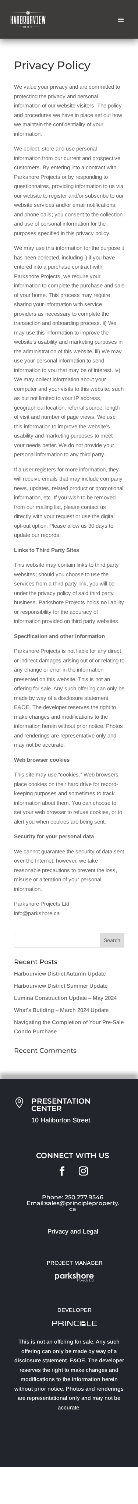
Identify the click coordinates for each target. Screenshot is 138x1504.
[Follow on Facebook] (62, 1171)
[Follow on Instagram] (83, 1171)
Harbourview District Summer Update (60, 986)
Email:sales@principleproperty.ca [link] (72, 1206)
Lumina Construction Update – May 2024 (65, 998)
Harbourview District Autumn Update (60, 973)
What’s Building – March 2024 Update (61, 1010)
